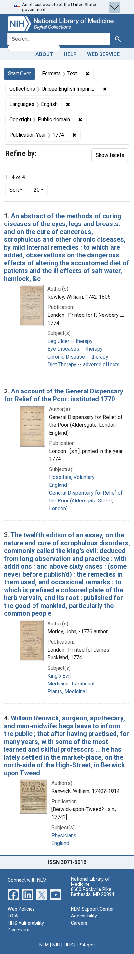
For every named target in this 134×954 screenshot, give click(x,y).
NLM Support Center (92, 909)
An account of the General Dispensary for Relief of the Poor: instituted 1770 (63, 395)
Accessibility (84, 916)
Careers (79, 923)
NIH (56, 945)
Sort (14, 190)
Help (70, 54)
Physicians (63, 835)
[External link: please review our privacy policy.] (13, 894)
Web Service (103, 54)
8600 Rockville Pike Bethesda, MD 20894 (92, 892)
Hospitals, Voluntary (72, 477)
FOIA (13, 916)
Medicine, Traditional (70, 684)
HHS (68, 945)
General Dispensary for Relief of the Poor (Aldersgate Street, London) (86, 501)
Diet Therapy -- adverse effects (83, 365)
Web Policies (21, 909)
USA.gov (86, 945)
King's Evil (59, 676)
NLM (44, 945)
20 (41, 189)
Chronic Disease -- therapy (77, 357)
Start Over (19, 73)
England (58, 485)
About (44, 54)
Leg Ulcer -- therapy (70, 341)
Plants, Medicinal (67, 691)
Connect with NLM (27, 880)
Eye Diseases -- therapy (75, 349)
